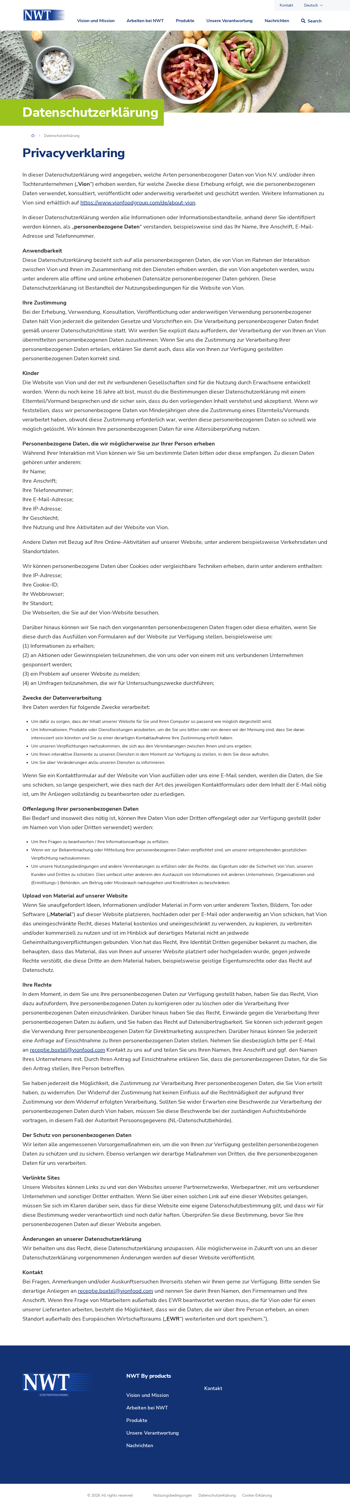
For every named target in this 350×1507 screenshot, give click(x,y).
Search (315, 21)
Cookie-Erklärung (257, 1495)
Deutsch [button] (311, 5)
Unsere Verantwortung (229, 21)
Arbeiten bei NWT (145, 21)
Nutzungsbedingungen (172, 1495)
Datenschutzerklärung (217, 1495)
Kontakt (286, 5)
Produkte (185, 21)
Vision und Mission (96, 21)
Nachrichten (277, 21)
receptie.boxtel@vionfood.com (67, 1050)
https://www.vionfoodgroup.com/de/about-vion (137, 202)
